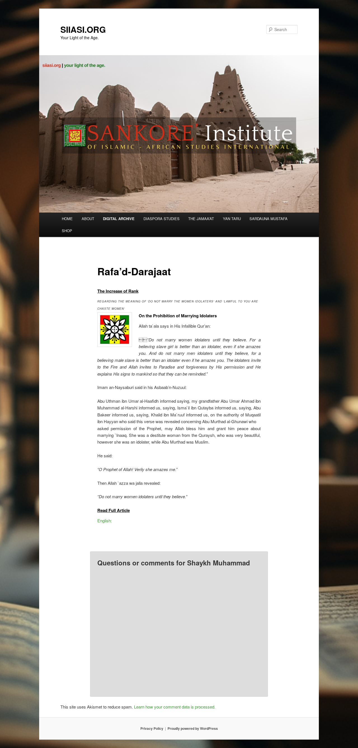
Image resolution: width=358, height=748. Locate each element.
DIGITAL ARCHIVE (119, 218)
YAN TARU (232, 218)
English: (104, 520)
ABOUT (88, 218)
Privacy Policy (151, 728)
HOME (67, 218)
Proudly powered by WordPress (193, 728)
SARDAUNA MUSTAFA (268, 218)
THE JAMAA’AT (201, 218)
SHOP (67, 230)
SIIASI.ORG (83, 29)
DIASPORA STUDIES (161, 218)
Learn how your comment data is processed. (174, 707)
